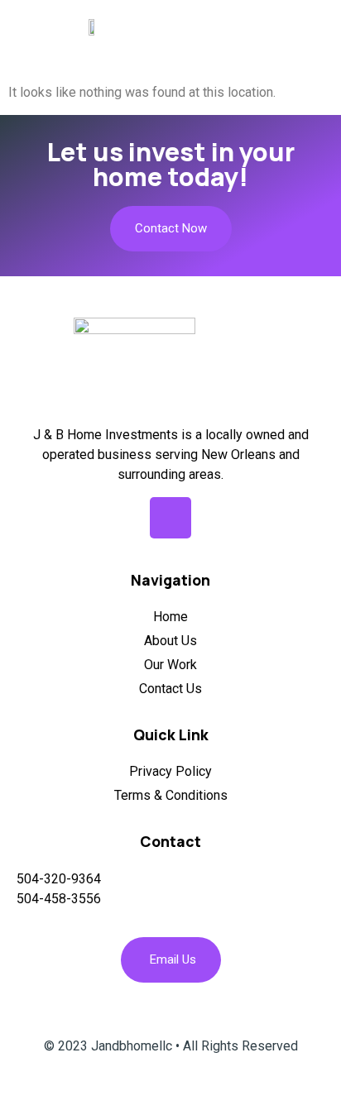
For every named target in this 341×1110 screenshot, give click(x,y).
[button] (318, 26)
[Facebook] (170, 517)
